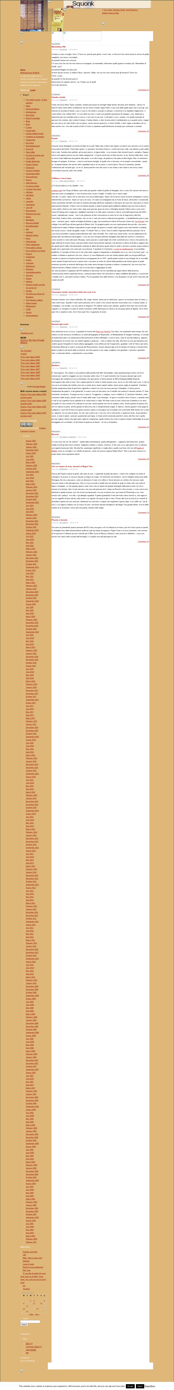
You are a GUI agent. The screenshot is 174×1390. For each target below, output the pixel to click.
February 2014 (31, 832)
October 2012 (31, 882)
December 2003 (32, 1208)
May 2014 (30, 823)
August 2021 (31, 570)
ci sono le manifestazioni (123, 249)
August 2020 (31, 604)
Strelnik (29, 291)
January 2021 (31, 589)
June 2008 (30, 1042)
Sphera (28, 279)
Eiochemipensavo (33, 146)
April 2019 (30, 644)
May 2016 (30, 749)
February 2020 (31, 620)
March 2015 (30, 792)
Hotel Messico (31, 183)
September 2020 (32, 601)
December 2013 (32, 838)
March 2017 (30, 718)
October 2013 (31, 845)
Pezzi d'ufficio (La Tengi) (35, 251)
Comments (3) (143, 459)
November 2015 (32, 768)
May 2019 (30, 641)
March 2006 (30, 1125)
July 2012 (29, 891)
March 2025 (30, 462)
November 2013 (32, 842)
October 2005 (31, 1140)
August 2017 (31, 703)
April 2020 (30, 613)
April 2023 (30, 512)
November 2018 (32, 660)
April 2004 (30, 1196)
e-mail (32, 90)
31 (27, 1312)
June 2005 (30, 1153)
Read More (150, 1386)
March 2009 (30, 1014)
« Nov (31, 1314)
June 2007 (30, 1079)
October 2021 (31, 564)
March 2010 (30, 977)
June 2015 (30, 783)
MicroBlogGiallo (32, 226)
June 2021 (30, 573)
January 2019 (31, 654)
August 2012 (31, 888)
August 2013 (31, 851)
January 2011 (31, 946)
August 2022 (31, 533)
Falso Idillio (30, 152)
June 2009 (30, 1005)
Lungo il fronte (28, 1264)
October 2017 (31, 697)
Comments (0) (143, 175)
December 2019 (32, 623)
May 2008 (30, 1045)
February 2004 (31, 1202)
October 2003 (31, 1214)
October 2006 (31, 1103)
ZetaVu (29, 312)
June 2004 (30, 1190)
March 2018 (30, 681)
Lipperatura (30, 205)
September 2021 (32, 567)
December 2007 (32, 1060)
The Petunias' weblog (34, 300)
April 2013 (30, 863)
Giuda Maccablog (33, 174)
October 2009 (31, 992)
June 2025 (30, 459)
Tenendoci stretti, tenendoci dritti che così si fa (74, 292)
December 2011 (32, 912)
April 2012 (30, 900)
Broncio (55, 434)
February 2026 (31, 444)
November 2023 (32, 496)
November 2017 (32, 694)
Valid (31, 1350)
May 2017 (30, 712)
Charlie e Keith (58, 97)
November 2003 (32, 1211)
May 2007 (30, 1082)
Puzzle (55, 138)
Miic (27, 229)
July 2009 (29, 1002)
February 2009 (31, 1017)
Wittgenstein (31, 306)
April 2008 (30, 1048)
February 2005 (31, 1165)
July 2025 (29, 456)
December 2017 (32, 691)
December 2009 (32, 986)
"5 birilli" (23, 354)
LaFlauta (29, 192)
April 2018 (30, 678)
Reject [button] (140, 1386)
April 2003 (30, 1233)
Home (22, 70)
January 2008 (31, 1057)
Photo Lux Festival (103, 332)
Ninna (28, 238)
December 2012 (32, 875)
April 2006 (30, 1122)
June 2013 (30, 857)
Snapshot (63, 49)
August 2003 (31, 1221)
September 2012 (32, 885)
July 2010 (29, 965)
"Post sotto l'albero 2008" (30, 372)
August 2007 (31, 1073)
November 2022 (32, 524)
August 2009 (31, 999)
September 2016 (32, 737)
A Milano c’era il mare (61, 178)
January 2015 (31, 798)
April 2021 (30, 580)
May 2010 (30, 971)
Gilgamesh (30, 168)
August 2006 (31, 1110)
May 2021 (30, 576)
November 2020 (32, 595)
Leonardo (29, 201)
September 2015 (32, 774)
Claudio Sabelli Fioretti (35, 134)
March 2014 (30, 829)
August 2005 (31, 1147)
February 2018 (31, 684)
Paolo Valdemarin (33, 245)
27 (37, 1309)
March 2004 (30, 1199)
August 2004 (31, 1184)
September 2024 (32, 472)
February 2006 (31, 1128)
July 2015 (29, 780)
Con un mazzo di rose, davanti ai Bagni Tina (72, 466)
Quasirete (29, 263)
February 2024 (31, 487)
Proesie (29, 254)
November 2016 (32, 731)
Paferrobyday (31, 242)
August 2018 (31, 666)
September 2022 (32, 530)
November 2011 (32, 916)
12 (34, 1304)
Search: (26, 1319)
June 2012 (30, 894)
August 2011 (31, 925)
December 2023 (32, 493)
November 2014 (32, 805)
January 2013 (31, 872)
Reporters (29, 269)
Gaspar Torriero (32, 165)
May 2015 (30, 786)
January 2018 (31, 687)
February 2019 (31, 650)
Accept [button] (130, 1386)
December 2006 (32, 1097)
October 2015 (31, 771)
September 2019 (32, 632)
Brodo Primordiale (33, 118)
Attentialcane (31, 112)
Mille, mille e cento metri (32, 1258)
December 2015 (32, 764)
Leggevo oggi (57, 191)
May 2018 (30, 675)
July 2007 (29, 1076)
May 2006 (30, 1119)
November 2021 (32, 561)
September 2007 (32, 1070)
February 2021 (31, 586)
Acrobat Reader (39, 387)
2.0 (29, 1344)
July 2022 (29, 536)
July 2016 (29, 743)
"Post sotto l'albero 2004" (30, 360)
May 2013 (30, 860)
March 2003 (30, 1236)
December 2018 (32, 657)
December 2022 (32, 521)
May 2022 (30, 543)
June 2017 (30, 709)
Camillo (29, 128)
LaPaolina (30, 195)
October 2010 (31, 955)
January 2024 (31, 490)
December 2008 (32, 1023)
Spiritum (29, 282)
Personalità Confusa (34, 248)
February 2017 (31, 721)
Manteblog (30, 220)
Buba (28, 121)
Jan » (37, 1314)
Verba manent (31, 303)
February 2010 (31, 980)
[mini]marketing (32, 316)
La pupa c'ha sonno (33, 189)
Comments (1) (143, 90)
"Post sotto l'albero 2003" (30, 357)
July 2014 (29, 817)
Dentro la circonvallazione (33, 1267)
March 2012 (30, 903)
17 (27, 1306)
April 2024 (30, 481)
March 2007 (30, 1088)
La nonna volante (32, 186)
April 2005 (30, 1159)
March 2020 (30, 617)
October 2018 (31, 663)
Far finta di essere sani (35, 155)
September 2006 (32, 1107)
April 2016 (30, 752)
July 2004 (29, 1187)
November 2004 (32, 1174)
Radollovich (30, 266)
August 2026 (31, 441)
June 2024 (30, 478)
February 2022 (31, 552)
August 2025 (31, 453)
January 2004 (31, 1205)
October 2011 (31, 919)
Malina (28, 217)
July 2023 (29, 506)
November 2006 (32, 1100)
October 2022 (31, 527)
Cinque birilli (30, 131)
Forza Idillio (30, 158)
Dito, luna (26, 1270)
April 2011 (30, 937)
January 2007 (31, 1094)
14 (41, 1304)
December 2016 (32, 727)
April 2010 (30, 974)
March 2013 (30, 866)
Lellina (28, 198)
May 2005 (30, 1156)
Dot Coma (30, 143)
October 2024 (31, 469)
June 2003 (30, 1227)
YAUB (28, 309)
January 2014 (31, 835)
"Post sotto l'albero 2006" (30, 366)
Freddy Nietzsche (33, 161)
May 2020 (30, 610)
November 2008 (32, 1026)
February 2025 (31, 466)
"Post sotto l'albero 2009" (30, 375)
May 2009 (30, 1008)
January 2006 (31, 1131)
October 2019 (31, 629)
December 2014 (32, 801)
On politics (64, 437)
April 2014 (30, 826)
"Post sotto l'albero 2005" (30, 363)
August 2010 (31, 962)
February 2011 (31, 943)
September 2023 (32, 502)
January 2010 (31, 983)
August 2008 (31, 1036)
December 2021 (32, 558)
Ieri (24, 1286)
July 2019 (29, 635)
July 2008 (29, 1039)
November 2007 (32, 1063)
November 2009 (32, 989)
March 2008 (30, 1051)
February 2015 (31, 795)
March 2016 (30, 755)
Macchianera (31, 211)
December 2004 (32, 1171)
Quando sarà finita (30, 1252)
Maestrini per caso (33, 214)
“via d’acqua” (140, 221)
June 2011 (30, 931)
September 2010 (32, 959)
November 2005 (32, 1137)
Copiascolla (30, 140)
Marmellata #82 (59, 47)
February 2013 (31, 869)
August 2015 (31, 777)
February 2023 (31, 515)
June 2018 (30, 672)
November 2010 (32, 953)
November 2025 (32, 450)
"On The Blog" (26, 351)
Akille (28, 106)
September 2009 (32, 996)
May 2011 (29, 934)
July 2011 (29, 928)
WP (27, 1353)
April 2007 (30, 1085)
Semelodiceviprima (33, 272)
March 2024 (30, 484)
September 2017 (32, 700)
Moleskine (64, 469)
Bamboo (55, 365)
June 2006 (30, 1116)
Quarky (29, 260)
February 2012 (31, 906)
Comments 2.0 (34, 1347)
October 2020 (31, 598)
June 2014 (30, 820)
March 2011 (30, 940)
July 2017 (29, 706)
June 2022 (30, 539)
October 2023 (31, 499)
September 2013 (32, 848)
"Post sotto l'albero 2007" (30, 369)
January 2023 (31, 518)
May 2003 (30, 1230)
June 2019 (30, 638)
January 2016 (31, 761)
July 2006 (29, 1113)
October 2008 (31, 1029)
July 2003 (29, 1224)
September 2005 (32, 1144)
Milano (71, 181)
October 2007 (31, 1066)
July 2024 (29, 475)
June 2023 (30, 509)
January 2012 (31, 909)
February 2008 (31, 1054)
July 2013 (29, 854)
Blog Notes (30, 115)
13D (24, 1255)
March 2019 (30, 647)
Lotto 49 (29, 208)
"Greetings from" (26, 333)
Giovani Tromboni (33, 171)
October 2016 (31, 734)
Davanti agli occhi (60, 324)
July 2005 (29, 1150)
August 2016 (31, 740)
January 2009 (31, 1020)
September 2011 (32, 922)
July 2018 (29, 669)
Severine (29, 275)
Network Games (32, 235)
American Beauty (32, 109)
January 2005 (31, 1168)
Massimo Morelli (32, 223)
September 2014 (32, 811)
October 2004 (31, 1177)
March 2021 (30, 583)
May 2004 (30, 1193)
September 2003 (32, 1217)
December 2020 (32, 592)
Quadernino (30, 257)
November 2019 (32, 626)
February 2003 (31, 1239)
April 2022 (30, 546)
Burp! (28, 124)
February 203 (31, 1242)
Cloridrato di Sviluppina (35, 137)
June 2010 (30, 968)
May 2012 (30, 897)
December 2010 (32, 949)
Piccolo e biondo (59, 520)
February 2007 (31, 1091)
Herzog (28, 180)
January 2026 (31, 447)
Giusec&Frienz (32, 177)
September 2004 (32, 1180)
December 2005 (32, 1134)
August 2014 (31, 814)
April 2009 (30, 1011)
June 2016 (30, 746)
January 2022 (31, 555)
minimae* (29, 232)
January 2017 (31, 724)
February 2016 (31, 758)
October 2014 (31, 808)
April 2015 (30, 789)
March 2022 (30, 549)
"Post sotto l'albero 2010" (30, 379)
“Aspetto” (26, 1289)
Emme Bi (29, 149)
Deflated (26, 1261)
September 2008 (32, 1033)
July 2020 (29, 607)
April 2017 (30, 715)
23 (24, 1309)
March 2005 (30, 1162)
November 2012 (32, 879)
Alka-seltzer (64, 181)
